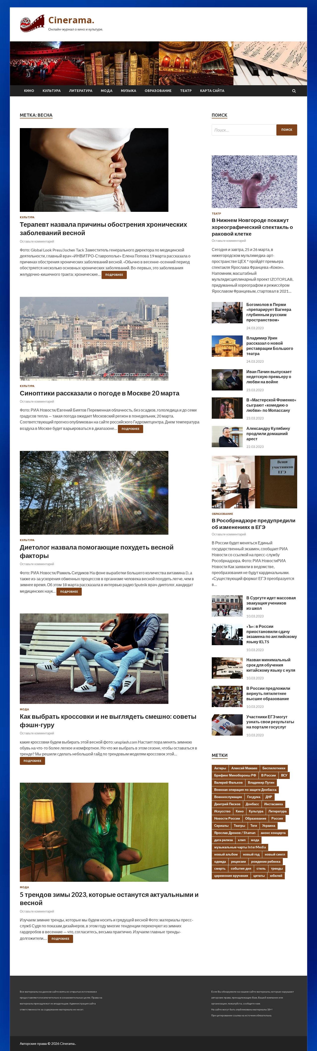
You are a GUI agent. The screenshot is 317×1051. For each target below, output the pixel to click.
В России (268, 775)
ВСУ (284, 775)
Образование (158, 91)
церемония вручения (231, 876)
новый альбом (226, 854)
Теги (253, 826)
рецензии (238, 861)
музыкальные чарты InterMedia (240, 847)
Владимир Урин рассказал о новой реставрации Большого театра (269, 345)
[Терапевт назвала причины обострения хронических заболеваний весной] (111, 172)
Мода (106, 91)
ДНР (268, 797)
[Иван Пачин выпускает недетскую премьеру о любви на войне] (227, 389)
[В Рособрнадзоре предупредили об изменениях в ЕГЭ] (254, 509)
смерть (220, 868)
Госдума (253, 797)
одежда (220, 861)
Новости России (227, 818)
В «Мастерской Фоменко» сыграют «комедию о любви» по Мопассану (271, 405)
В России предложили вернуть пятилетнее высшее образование (268, 693)
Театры (239, 826)
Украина (268, 826)
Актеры (220, 768)
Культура (52, 91)
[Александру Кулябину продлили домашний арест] (227, 445)
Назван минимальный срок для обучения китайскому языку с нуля (270, 664)
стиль (261, 868)
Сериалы (221, 826)
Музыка (128, 91)
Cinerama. (71, 20)
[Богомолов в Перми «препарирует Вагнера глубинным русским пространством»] (227, 321)
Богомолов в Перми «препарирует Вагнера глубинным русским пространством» (268, 312)
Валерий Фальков (228, 782)
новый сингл (275, 854)
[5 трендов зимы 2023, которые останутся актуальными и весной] (111, 834)
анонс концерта (273, 833)
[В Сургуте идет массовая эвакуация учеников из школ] (227, 615)
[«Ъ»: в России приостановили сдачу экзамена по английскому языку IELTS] (227, 643)
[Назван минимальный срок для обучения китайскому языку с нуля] (227, 677)
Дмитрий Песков (227, 804)
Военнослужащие (228, 797)
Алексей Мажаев (244, 768)
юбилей (276, 876)
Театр (186, 91)
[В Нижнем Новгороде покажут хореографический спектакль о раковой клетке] (254, 209)
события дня (241, 868)
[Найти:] (254, 130)
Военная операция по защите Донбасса (245, 790)
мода (255, 840)
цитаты (259, 876)
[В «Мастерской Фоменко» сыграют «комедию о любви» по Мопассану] (227, 417)
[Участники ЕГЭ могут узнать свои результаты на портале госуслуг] (227, 734)
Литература (80, 91)
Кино (29, 91)
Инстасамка (273, 804)
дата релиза (223, 840)
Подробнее (114, 274)
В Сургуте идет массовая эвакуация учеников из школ (271, 602)
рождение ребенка (265, 861)
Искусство (222, 811)
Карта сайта (212, 91)
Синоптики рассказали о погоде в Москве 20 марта (99, 393)
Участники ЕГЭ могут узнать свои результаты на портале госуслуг (270, 721)
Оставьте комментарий (37, 241)
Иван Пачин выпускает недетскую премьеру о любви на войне (269, 376)
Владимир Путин (261, 782)
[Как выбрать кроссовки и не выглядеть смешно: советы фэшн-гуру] (111, 660)
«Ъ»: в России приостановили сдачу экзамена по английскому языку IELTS (271, 634)
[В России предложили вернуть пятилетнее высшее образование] (227, 705)
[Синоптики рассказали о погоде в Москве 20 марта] (111, 341)
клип (242, 840)
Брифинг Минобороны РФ (235, 775)
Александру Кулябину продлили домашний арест (268, 433)
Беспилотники (274, 768)
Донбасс (252, 804)
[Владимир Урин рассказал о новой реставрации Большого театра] (227, 355)
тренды (277, 868)
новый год (251, 854)
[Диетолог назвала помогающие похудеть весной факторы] (111, 495)
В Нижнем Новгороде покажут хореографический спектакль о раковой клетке (252, 227)
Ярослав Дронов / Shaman (235, 833)
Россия (277, 818)
